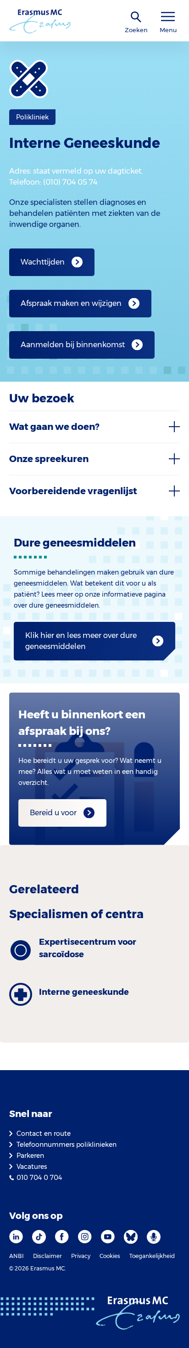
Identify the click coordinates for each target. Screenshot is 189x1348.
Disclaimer (47, 1255)
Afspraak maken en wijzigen (71, 303)
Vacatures (32, 1166)
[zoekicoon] (136, 17)
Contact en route (44, 1133)
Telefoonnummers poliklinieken (67, 1144)
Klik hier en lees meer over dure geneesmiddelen (81, 641)
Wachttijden (43, 262)
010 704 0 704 (39, 1177)
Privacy (80, 1255)
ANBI (16, 1255)
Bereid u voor (53, 812)
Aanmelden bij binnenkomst (73, 344)
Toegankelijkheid (152, 1255)
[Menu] (168, 16)
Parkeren (30, 1155)
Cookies (110, 1255)
